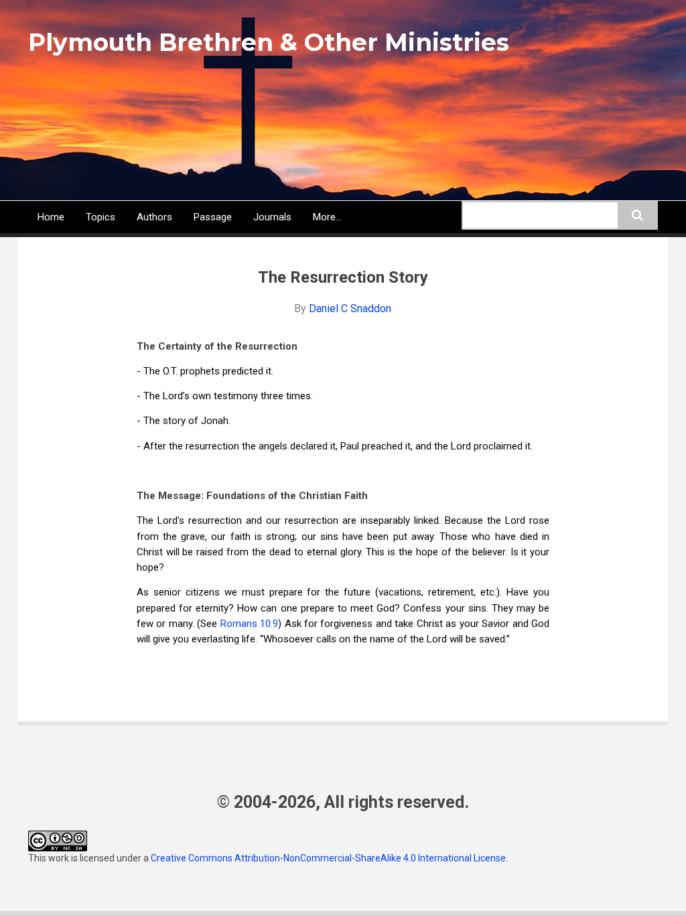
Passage (213, 217)
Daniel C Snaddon (350, 308)
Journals (272, 217)
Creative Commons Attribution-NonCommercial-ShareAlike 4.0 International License (328, 858)
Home (51, 217)
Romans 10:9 (249, 624)
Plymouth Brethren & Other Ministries (268, 42)
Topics (100, 217)
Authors (154, 217)
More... (327, 217)
